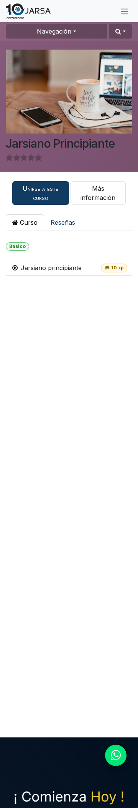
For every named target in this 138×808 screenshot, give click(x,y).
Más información (97, 193)
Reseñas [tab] (63, 222)
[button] (120, 31)
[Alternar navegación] (124, 11)
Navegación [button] (54, 31)
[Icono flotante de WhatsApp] (116, 755)
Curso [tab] (28, 222)
